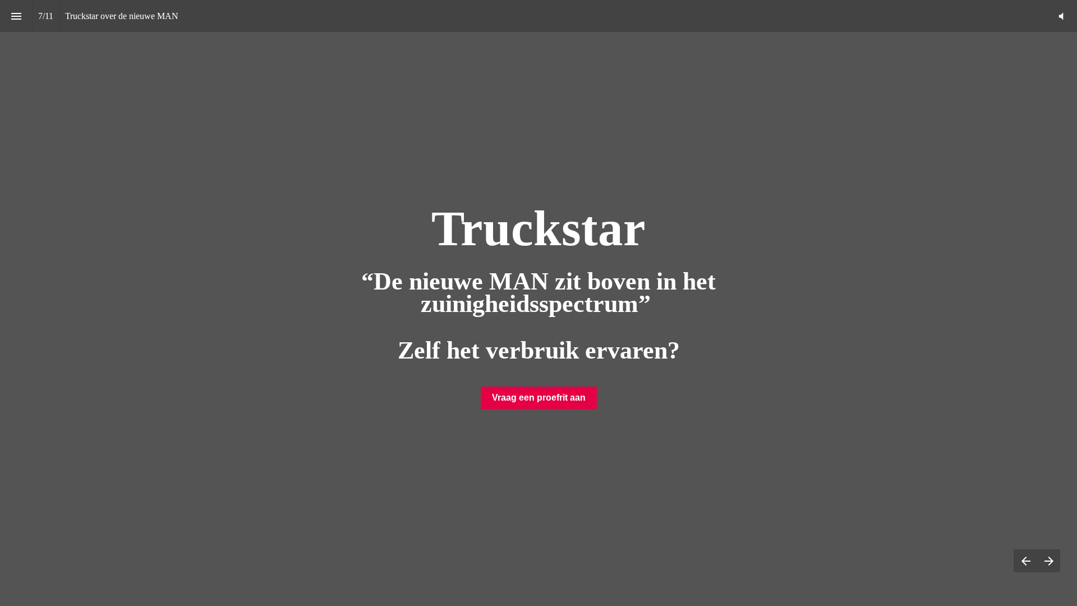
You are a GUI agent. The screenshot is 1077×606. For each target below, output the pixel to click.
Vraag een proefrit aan (539, 397)
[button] (1061, 16)
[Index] (16, 16)
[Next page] (1048, 560)
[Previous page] (1025, 560)
